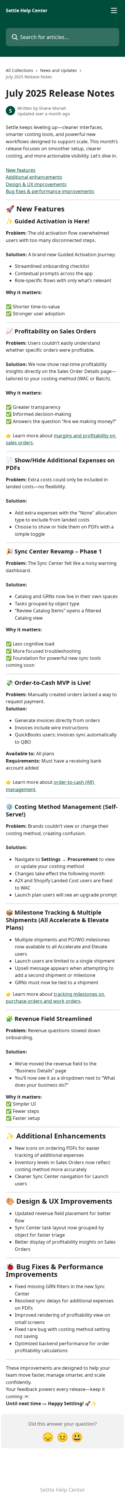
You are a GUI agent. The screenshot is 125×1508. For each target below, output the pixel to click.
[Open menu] (114, 10)
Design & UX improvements (36, 184)
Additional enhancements (34, 177)
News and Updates (58, 70)
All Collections (19, 70)
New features (20, 170)
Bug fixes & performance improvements (50, 191)
